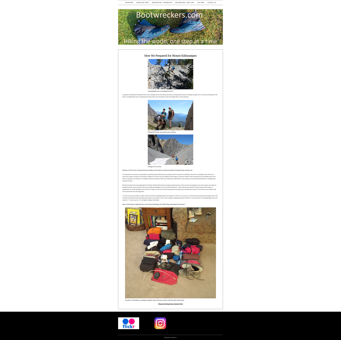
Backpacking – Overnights (162, 2)
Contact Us (211, 2)
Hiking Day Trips (142, 2)
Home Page (129, 2)
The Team (200, 2)
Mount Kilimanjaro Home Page (170, 304)
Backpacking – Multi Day (184, 2)
